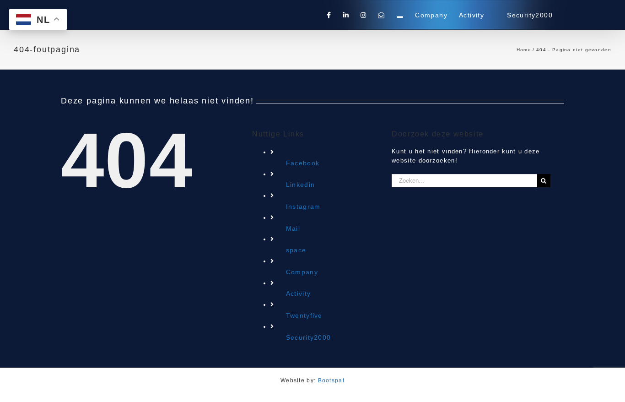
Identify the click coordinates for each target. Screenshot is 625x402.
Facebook (302, 163)
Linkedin (300, 184)
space (296, 250)
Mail (293, 228)
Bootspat (331, 380)
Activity (298, 293)
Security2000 (308, 337)
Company (302, 272)
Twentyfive (304, 315)
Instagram (303, 206)
